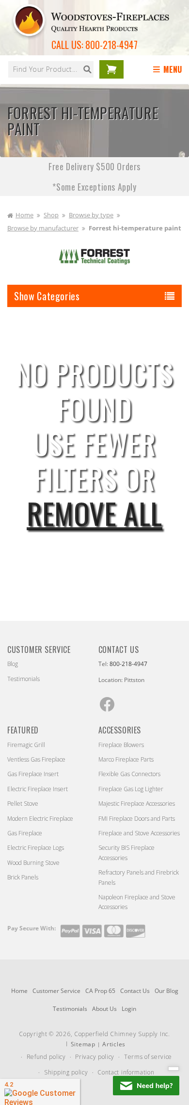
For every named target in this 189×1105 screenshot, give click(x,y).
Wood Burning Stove (33, 863)
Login (129, 1009)
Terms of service (148, 1057)
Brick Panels (22, 877)
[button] (169, 69)
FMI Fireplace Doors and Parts (136, 818)
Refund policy (46, 1057)
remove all (94, 512)
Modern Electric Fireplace (40, 818)
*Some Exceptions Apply (94, 186)
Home (24, 215)
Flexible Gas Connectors (129, 774)
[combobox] (51, 69)
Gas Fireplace (24, 833)
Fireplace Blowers (121, 745)
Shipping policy (66, 1072)
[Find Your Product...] (87, 69)
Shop (51, 215)
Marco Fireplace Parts (126, 759)
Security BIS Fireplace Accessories (126, 852)
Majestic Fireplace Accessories (136, 803)
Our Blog (166, 991)
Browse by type (91, 215)
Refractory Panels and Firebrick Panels (138, 877)
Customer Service (56, 991)
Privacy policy (94, 1057)
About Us (104, 1009)
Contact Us (135, 991)
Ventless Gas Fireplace (36, 759)
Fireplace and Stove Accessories (139, 833)
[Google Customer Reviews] (40, 1092)
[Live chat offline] (146, 1085)
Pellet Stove (22, 803)
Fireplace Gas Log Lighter (130, 789)
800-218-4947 (111, 44)
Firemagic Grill (26, 745)
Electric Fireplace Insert (37, 789)
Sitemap (83, 1044)
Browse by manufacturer (43, 228)
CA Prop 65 (100, 991)
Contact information (125, 1072)
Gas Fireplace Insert (33, 774)
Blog (12, 664)
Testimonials (23, 679)
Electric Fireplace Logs (35, 848)
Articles (114, 1044)
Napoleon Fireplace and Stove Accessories (136, 902)
